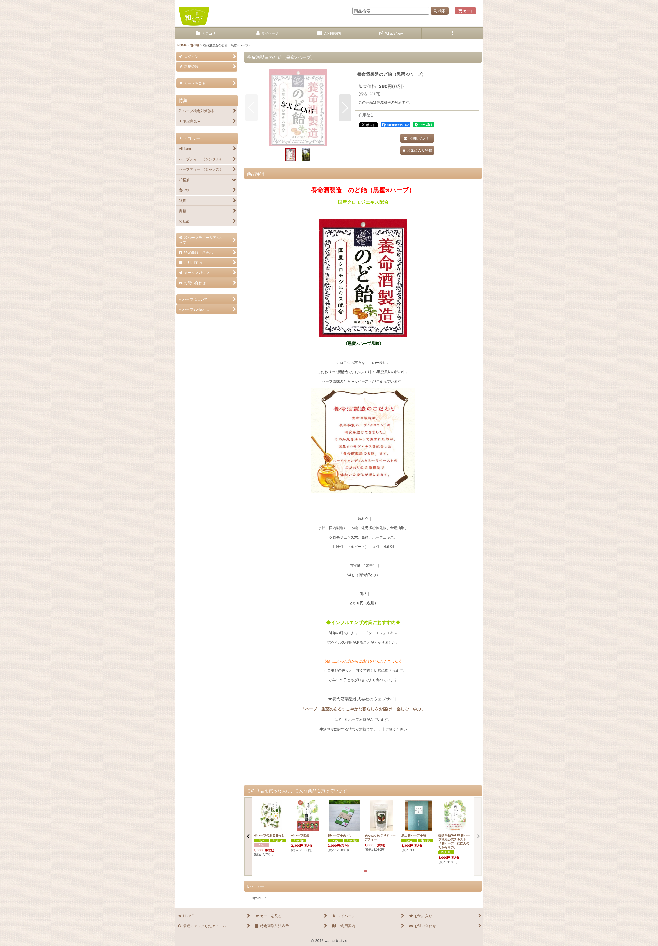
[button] (452, 33)
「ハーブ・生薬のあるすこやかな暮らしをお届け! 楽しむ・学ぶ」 (363, 708)
